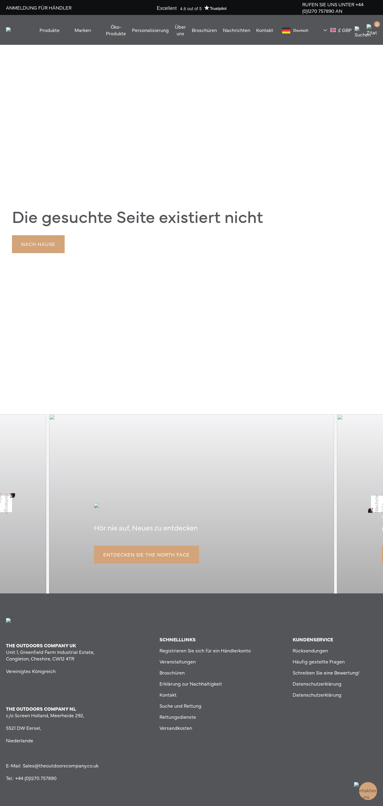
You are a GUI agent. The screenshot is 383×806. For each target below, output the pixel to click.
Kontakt (264, 30)
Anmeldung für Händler (39, 7)
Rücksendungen (310, 650)
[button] (6, 503)
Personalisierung (150, 30)
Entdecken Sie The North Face (146, 554)
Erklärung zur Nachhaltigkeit (190, 683)
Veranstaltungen (177, 661)
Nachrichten (236, 30)
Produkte (49, 30)
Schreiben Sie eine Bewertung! (326, 672)
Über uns (180, 29)
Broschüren (204, 30)
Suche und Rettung (180, 705)
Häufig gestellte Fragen (319, 661)
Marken (83, 30)
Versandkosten (175, 727)
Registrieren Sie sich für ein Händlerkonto (205, 650)
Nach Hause (38, 244)
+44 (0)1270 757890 (333, 7)
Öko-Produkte (116, 29)
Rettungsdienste (177, 716)
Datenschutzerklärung (317, 683)
